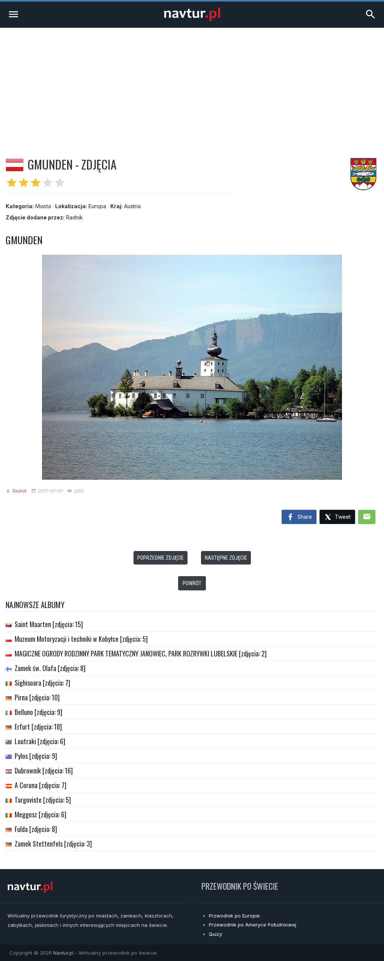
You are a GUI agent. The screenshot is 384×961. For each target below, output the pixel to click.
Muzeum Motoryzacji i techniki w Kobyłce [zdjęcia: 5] (81, 639)
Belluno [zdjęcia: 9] (38, 712)
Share (304, 517)
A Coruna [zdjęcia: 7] (40, 785)
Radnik (74, 217)
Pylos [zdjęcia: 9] (36, 756)
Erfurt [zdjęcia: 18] (38, 726)
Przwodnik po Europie (234, 916)
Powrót (192, 583)
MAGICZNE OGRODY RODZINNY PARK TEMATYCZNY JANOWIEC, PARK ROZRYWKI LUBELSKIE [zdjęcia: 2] (141, 653)
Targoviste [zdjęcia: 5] (43, 800)
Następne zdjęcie (226, 558)
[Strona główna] (192, 19)
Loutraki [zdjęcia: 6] (40, 741)
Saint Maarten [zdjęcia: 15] (49, 624)
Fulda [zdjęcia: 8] (36, 829)
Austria (132, 206)
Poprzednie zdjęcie (160, 558)
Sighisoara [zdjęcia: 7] (42, 683)
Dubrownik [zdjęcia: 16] (44, 770)
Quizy (215, 934)
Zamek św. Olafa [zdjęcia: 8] (50, 668)
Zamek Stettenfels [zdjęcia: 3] (53, 843)
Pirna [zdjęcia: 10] (37, 697)
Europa (97, 206)
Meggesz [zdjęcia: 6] (40, 814)
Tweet (342, 517)
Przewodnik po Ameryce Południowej (252, 925)
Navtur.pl (63, 953)
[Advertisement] (192, 84)
